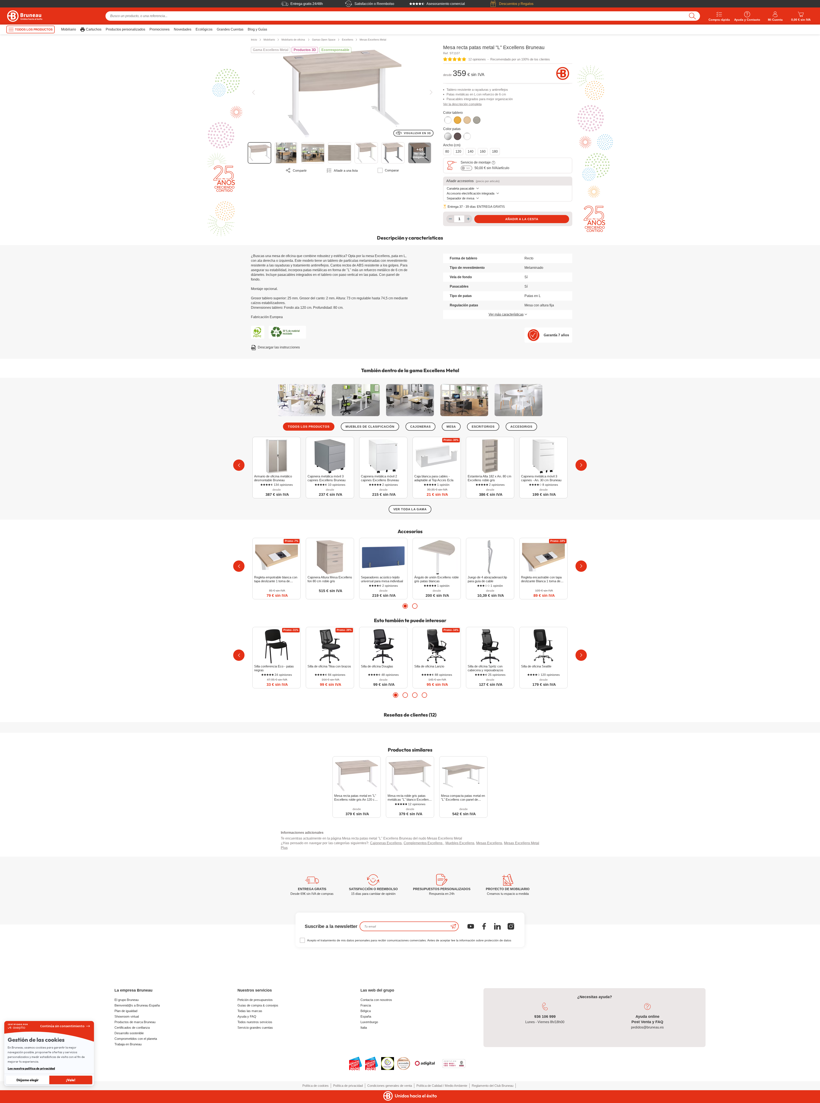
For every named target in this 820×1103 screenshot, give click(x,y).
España (365, 1016)
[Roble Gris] (476, 120)
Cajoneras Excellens (386, 843)
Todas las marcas (249, 1011)
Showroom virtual (126, 1016)
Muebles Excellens (459, 843)
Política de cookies (315, 1085)
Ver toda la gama (410, 509)
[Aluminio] (448, 136)
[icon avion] (453, 926)
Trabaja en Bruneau (128, 1044)
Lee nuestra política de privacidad (31, 1068)
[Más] (468, 219)
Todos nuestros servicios (254, 1022)
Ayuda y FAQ (246, 1016)
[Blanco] (448, 120)
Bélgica (365, 1011)
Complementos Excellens (424, 843)
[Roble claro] (467, 120)
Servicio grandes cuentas (255, 1027)
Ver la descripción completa (462, 104)
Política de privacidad (348, 1085)
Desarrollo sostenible (129, 1033)
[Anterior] (253, 92)
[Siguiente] (431, 92)
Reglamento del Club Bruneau (492, 1085)
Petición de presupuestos (255, 1000)
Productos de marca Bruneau (134, 1022)
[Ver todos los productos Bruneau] (562, 73)
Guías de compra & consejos (257, 1005)
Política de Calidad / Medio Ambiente (441, 1085)
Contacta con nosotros (376, 1000)
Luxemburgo (369, 1022)
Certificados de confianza (132, 1027)
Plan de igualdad (125, 1011)
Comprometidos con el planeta (135, 1038)
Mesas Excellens (489, 843)
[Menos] (450, 219)
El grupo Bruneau (126, 1000)
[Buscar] (692, 16)
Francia (365, 1005)
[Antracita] (457, 136)
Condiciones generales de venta (389, 1085)
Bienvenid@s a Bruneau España (137, 1005)
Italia (363, 1027)
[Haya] (457, 120)
